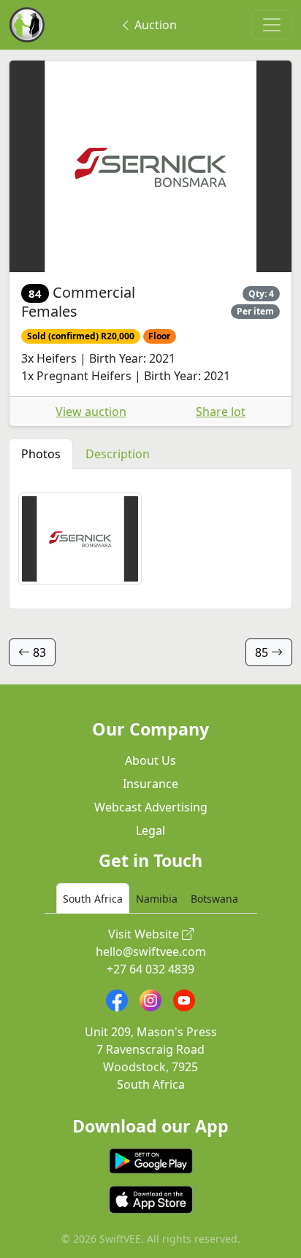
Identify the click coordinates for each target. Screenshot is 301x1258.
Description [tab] (117, 454)
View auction (91, 412)
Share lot (220, 412)
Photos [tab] (41, 454)
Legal (150, 830)
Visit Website (145, 934)
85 (263, 652)
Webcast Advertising (150, 807)
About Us (150, 760)
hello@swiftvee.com (151, 952)
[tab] (92, 898)
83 (38, 652)
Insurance (150, 784)
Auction (154, 25)
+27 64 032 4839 (150, 969)
